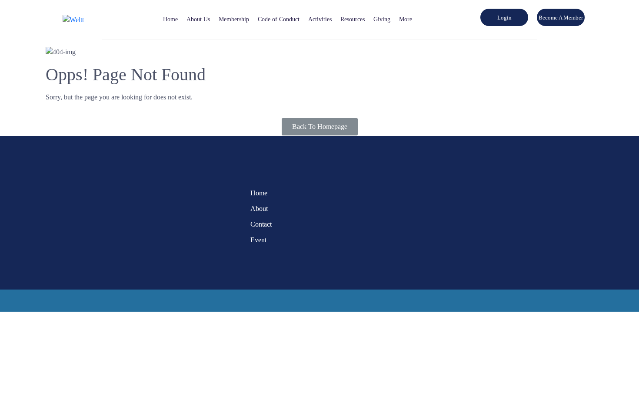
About (259, 208)
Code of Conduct (279, 19)
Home (170, 19)
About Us (198, 19)
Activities (320, 19)
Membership (234, 19)
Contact (261, 224)
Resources (352, 19)
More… (408, 19)
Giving (381, 19)
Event (258, 240)
